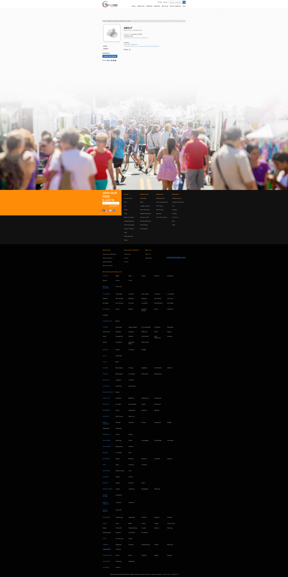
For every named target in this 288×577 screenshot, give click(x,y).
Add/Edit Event (160, 198)
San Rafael (144, 303)
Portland (131, 483)
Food (125, 213)
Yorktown (118, 549)
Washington (107, 555)
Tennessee (106, 517)
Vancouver (119, 286)
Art (125, 206)
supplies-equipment (145, 213)
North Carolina (106, 423)
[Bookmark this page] (114, 210)
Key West (118, 331)
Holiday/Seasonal (129, 221)
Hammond (119, 386)
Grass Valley (144, 294)
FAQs (173, 225)
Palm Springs (119, 298)
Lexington (118, 380)
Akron (117, 464)
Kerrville (156, 528)
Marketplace (141, 6)
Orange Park (119, 336)
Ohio (104, 464)
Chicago (131, 368)
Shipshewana (158, 374)
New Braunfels (107, 532)
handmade (143, 198)
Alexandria (119, 544)
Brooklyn (131, 458)
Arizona (105, 276)
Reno (130, 452)
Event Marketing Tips (162, 202)
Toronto (131, 477)
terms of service (145, 574)
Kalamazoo (157, 404)
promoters (149, 6)
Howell (143, 404)
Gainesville (170, 327)
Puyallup (143, 555)
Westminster (157, 398)
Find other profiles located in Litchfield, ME (136, 38)
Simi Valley (170, 303)
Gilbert (117, 276)
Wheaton (169, 368)
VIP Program (159, 206)
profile (105, 46)
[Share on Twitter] (109, 60)
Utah (104, 538)
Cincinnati (131, 464)
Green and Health (129, 217)
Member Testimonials (178, 202)
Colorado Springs (144, 309)
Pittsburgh (157, 489)
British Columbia (106, 287)
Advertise (158, 213)
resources (157, 6)
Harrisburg (132, 489)
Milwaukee (119, 561)
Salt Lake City (119, 538)
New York (106, 458)
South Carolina (106, 503)
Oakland (105, 298)
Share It (104, 60)
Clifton (130, 440)
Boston (118, 392)
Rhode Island (105, 495)
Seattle (156, 555)
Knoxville (143, 517)
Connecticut (107, 321)
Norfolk (156, 544)
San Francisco (119, 303)
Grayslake (144, 368)
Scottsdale (170, 276)
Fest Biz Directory (107, 258)
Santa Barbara (158, 303)
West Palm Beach (132, 342)
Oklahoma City (120, 470)
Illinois (105, 368)
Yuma (130, 280)
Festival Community (175, 6)
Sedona (105, 280)
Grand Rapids (132, 404)
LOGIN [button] (160, 2)
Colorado (106, 309)
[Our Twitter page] (110, 210)
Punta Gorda (144, 336)
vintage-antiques (145, 206)
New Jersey (107, 440)
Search (126, 240)
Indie (125, 232)
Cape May (118, 440)
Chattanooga (119, 517)
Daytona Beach (133, 327)
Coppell (156, 523)
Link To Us (175, 217)
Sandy (130, 538)
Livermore (157, 294)
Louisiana (106, 386)
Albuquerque (119, 446)
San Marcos (144, 532)
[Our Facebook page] (103, 210)
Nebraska (106, 434)
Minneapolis (132, 410)
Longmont (170, 309)
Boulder (131, 309)
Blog (184, 6)
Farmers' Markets (129, 228)
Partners (174, 213)
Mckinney (169, 528)
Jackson (118, 567)
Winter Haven (145, 342)
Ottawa (118, 477)
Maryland (106, 398)
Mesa (130, 276)
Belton (130, 523)
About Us (148, 250)
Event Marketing (107, 261)
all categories (144, 228)
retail (141, 202)
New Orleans (132, 386)
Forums (126, 258)
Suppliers (174, 209)
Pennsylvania (107, 489)
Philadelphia (144, 489)
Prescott (156, 276)
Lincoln (118, 434)
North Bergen (158, 440)
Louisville (131, 380)
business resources (145, 221)
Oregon (105, 483)
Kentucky (106, 380)
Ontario (106, 477)
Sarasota (169, 336)
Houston (143, 528)
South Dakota (105, 510)
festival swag (144, 225)
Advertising (149, 258)
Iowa (104, 355)
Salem (143, 483)
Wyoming (106, 567)
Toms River (170, 440)
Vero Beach (119, 342)
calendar (105, 48)
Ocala (104, 336)
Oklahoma (106, 470)
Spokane (169, 555)
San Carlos (170, 298)
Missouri (106, 416)
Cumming (131, 349)
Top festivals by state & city (112, 272)
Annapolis (118, 398)
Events (126, 194)
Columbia (118, 502)
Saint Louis (131, 416)
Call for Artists (128, 198)
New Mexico (107, 446)
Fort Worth (119, 528)
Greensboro (157, 422)
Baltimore (131, 398)
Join (173, 206)
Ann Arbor (118, 404)
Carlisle (118, 489)
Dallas (104, 528)
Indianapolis (144, 374)
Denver (156, 309)
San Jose (131, 303)
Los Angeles (170, 294)
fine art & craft (144, 217)
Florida (105, 327)
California (106, 294)
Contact (126, 261)
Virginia (105, 544)
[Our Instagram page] (107, 210)
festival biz (165, 6)
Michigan (106, 404)
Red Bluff (131, 298)
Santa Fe (131, 446)
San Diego (105, 303)
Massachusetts (107, 392)
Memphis (156, 517)
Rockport (118, 532)
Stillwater (156, 410)
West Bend (131, 561)
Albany (118, 458)
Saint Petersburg (157, 337)
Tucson (118, 280)
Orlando (131, 336)
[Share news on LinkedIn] (113, 60)
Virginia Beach (107, 549)
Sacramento (157, 298)
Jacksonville (106, 331)
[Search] (184, 2)
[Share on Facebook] (108, 60)
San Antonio (132, 532)
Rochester (157, 458)
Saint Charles (158, 368)
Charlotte (131, 422)
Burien (130, 555)
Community (127, 254)
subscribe (113, 206)
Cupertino (131, 294)
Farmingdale (145, 440)
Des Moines (119, 355)
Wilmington (119, 428)
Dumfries (131, 544)
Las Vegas (119, 452)
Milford (118, 321)
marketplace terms (156, 574)
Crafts (126, 209)
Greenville (131, 502)
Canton (143, 523)
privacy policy (167, 574)
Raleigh (169, 422)
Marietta (143, 349)
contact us (175, 574)
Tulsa (130, 470)
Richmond (170, 544)
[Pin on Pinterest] (111, 60)
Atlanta (118, 349)
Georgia (105, 349)
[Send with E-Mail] (115, 60)
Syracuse (169, 458)
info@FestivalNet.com (176, 257)
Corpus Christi (171, 523)
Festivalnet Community (131, 250)
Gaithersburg (145, 398)
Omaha (131, 434)
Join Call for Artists (161, 217)
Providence (119, 495)
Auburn (118, 555)
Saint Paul (144, 410)
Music (125, 202)
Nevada (105, 452)
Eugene (118, 483)
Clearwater (119, 327)
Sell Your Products (108, 265)
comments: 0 (106, 53)
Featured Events (128, 236)
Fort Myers (157, 327)
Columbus (144, 464)
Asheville (118, 422)
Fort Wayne (132, 374)
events (134, 6)
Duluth (117, 410)
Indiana (105, 374)
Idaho (105, 362)
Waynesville (106, 428)
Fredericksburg (133, 528)
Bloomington (119, 368)
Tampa (105, 342)
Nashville (169, 517)
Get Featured (159, 209)
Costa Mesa (119, 294)
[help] (129, 49)
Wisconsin (106, 561)
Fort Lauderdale (145, 327)
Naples (169, 331)
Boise (117, 362)
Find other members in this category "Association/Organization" (142, 46)
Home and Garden (129, 225)
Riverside (143, 298)
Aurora (117, 309)
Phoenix (143, 276)
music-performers (145, 209)
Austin (117, 523)
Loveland (105, 315)
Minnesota (106, 410)
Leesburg (131, 331)
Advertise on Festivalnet (109, 254)
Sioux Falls (119, 510)
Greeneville (132, 517)
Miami (156, 331)
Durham (143, 422)
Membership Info (176, 198)
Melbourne (144, 331)
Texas (105, 523)
